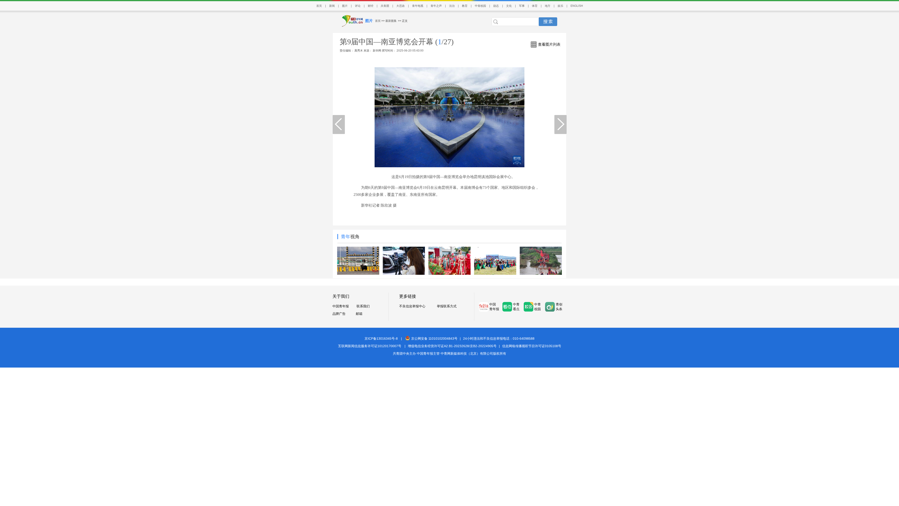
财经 (370, 5)
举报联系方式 (447, 306)
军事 (522, 5)
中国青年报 (340, 306)
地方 (547, 5)
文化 (509, 5)
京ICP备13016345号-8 (381, 338)
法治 (452, 5)
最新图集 (391, 20)
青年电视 (417, 5)
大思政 (400, 5)
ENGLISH (577, 5)
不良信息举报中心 (412, 306)
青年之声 (436, 5)
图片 (345, 5)
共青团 (385, 5)
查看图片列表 (549, 44)
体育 (535, 5)
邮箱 (359, 314)
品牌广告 (339, 314)
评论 (358, 5)
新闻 (332, 5)
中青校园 (480, 5)
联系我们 (363, 306)
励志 (496, 5)
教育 (465, 5)
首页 (319, 5)
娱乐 (560, 5)
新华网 (377, 50)
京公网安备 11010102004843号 (434, 338)
